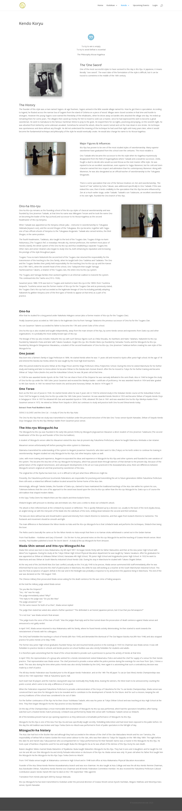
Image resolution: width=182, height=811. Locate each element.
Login (155, 5)
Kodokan (111, 5)
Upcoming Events (141, 5)
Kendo (124, 5)
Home (100, 5)
